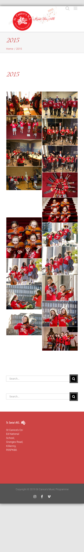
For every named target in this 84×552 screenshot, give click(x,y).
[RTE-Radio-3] (60, 210)
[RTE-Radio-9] (60, 288)
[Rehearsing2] (24, 178)
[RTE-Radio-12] (24, 322)
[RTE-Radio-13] (60, 339)
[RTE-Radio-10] (24, 297)
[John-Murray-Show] (60, 131)
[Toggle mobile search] (67, 8)
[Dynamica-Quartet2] (24, 127)
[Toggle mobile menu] (76, 8)
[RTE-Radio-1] (60, 184)
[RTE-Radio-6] (60, 235)
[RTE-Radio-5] (24, 237)
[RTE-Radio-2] (24, 203)
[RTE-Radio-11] (60, 314)
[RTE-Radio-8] (24, 271)
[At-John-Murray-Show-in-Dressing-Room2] (24, 103)
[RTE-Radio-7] (60, 261)
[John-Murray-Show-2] (24, 152)
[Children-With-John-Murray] (60, 105)
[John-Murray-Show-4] (60, 159)
